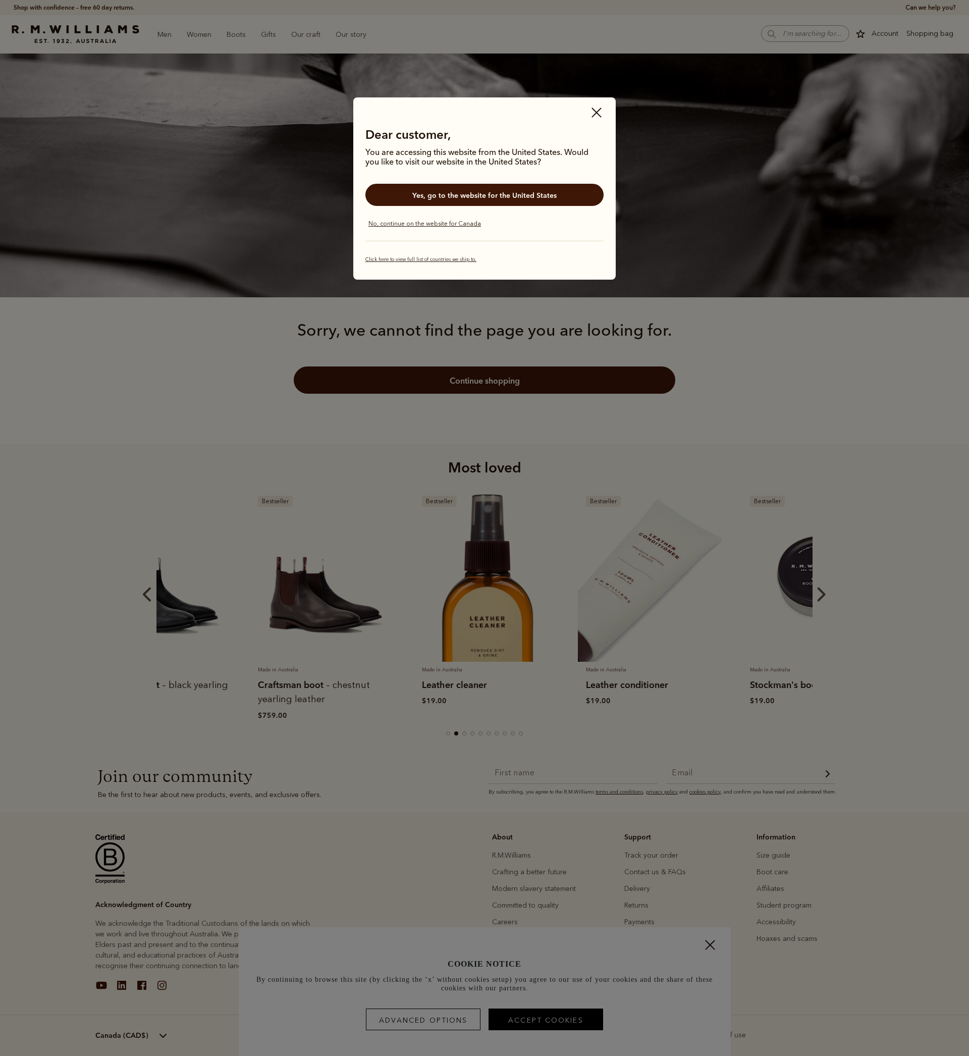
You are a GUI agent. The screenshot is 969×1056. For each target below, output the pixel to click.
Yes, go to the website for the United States (484, 195)
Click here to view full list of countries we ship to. (420, 259)
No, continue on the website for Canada (424, 223)
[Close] (596, 113)
